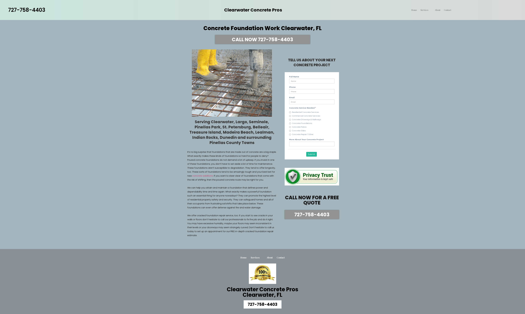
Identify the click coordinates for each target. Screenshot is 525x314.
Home (414, 10)
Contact (447, 10)
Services (424, 10)
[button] (262, 39)
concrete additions (202, 175)
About (437, 10)
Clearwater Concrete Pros (253, 10)
